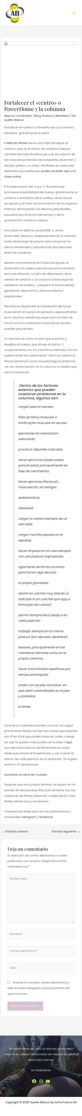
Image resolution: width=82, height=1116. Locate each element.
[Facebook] (34, 1081)
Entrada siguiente (66, 831)
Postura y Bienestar (55, 116)
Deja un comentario (18, 116)
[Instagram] (41, 1081)
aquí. (69, 742)
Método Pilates (17, 143)
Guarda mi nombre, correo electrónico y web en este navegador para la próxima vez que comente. (38, 988)
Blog (38, 116)
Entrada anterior (15, 831)
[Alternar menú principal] (74, 13)
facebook (47, 817)
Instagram (29, 817)
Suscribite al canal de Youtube (25, 775)
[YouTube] (48, 1081)
